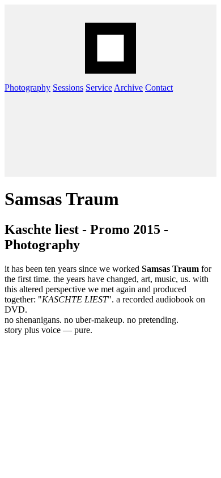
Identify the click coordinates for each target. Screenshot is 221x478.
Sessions (68, 87)
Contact (159, 87)
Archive (128, 87)
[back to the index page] (110, 48)
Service (99, 87)
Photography (27, 87)
